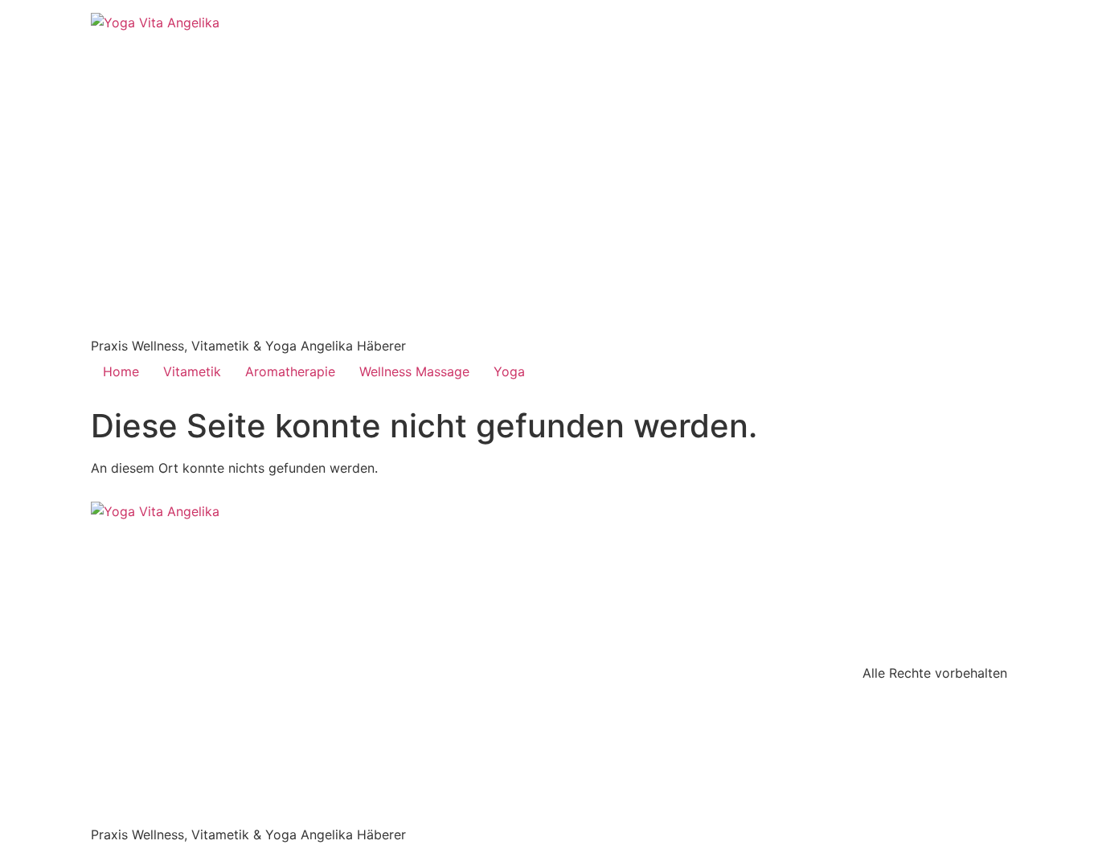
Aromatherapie (290, 371)
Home (121, 371)
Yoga (509, 371)
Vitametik (192, 371)
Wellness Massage (414, 371)
